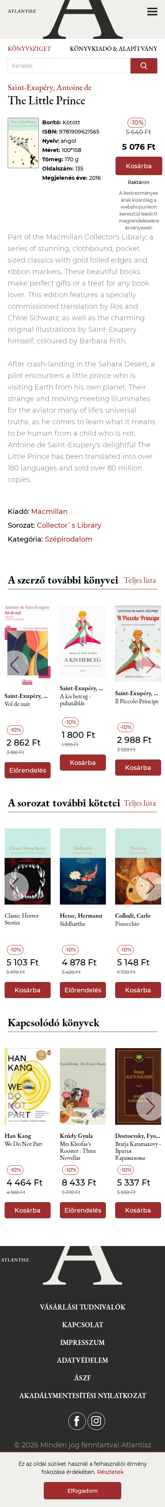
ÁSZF (82, 1377)
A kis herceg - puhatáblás (75, 700)
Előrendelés (27, 770)
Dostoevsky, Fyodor (138, 1135)
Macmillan (49, 511)
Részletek (110, 1472)
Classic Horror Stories (22, 919)
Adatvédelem (82, 1360)
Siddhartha (72, 924)
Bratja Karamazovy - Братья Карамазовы (138, 1151)
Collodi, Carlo (132, 915)
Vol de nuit (17, 704)
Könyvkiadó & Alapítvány (113, 49)
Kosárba (139, 166)
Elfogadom (83, 1490)
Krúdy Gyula (76, 1135)
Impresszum (82, 1342)
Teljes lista (140, 579)
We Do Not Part (23, 1144)
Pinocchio (127, 924)
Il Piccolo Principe (136, 701)
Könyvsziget (29, 49)
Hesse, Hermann (81, 915)
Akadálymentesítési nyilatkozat (82, 1395)
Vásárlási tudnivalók (82, 1307)
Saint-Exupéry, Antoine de (49, 87)
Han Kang (18, 1135)
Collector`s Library (69, 525)
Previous (14, 665)
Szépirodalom (68, 539)
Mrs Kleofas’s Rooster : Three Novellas (78, 1151)
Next (150, 665)
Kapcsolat (82, 1324)
